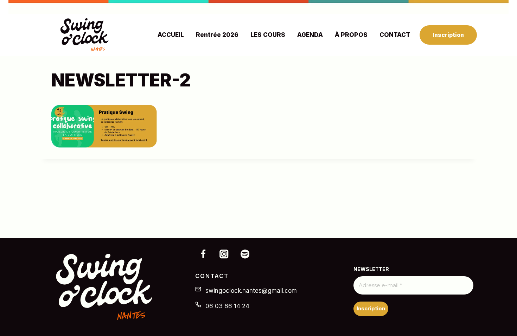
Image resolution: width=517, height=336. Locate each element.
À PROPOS (351, 34)
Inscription (448, 34)
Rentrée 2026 (217, 34)
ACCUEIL (171, 34)
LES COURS (267, 34)
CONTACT (394, 34)
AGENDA (310, 34)
